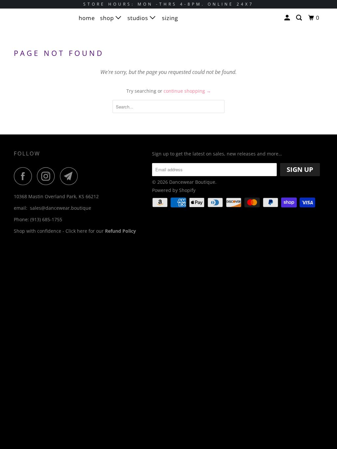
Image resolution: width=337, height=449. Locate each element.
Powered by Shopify (173, 190)
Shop (108, 18)
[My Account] (288, 18)
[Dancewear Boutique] (40, 28)
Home (87, 18)
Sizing (170, 18)
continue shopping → (187, 91)
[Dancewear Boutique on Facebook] (25, 176)
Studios (138, 18)
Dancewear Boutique (192, 182)
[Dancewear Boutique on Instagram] (48, 176)
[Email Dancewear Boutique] (71, 176)
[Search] (299, 18)
